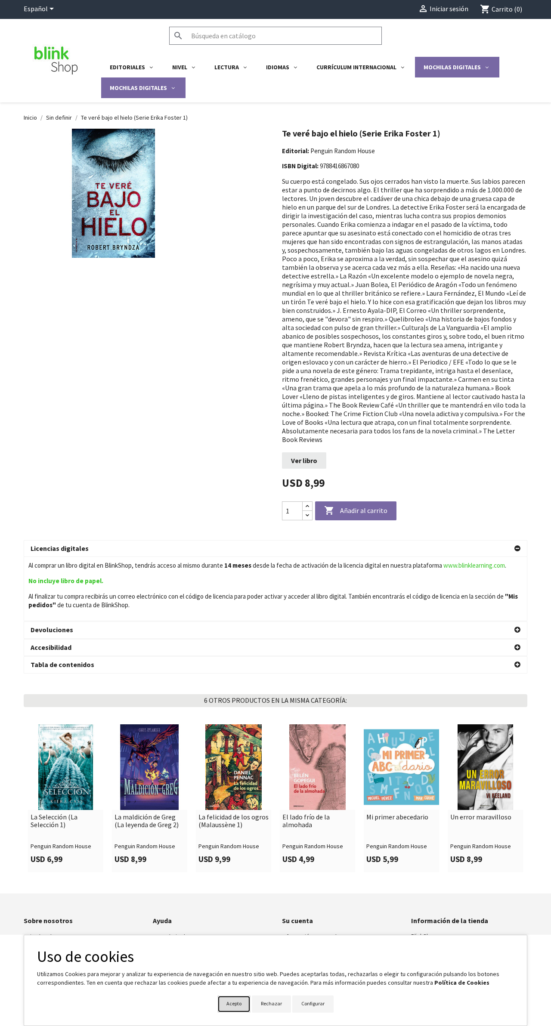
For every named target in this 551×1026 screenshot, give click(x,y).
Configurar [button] (313, 1003)
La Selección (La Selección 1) (54, 820)
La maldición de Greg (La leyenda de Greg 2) (147, 820)
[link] (66, 798)
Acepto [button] (233, 1003)
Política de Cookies (461, 982)
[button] (275, 549)
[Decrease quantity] (307, 515)
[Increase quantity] (307, 506)
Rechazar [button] (271, 1003)
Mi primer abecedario (397, 817)
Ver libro (304, 460)
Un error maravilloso (480, 817)
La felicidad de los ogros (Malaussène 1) (233, 820)
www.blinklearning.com (474, 565)
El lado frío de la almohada (306, 820)
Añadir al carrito (355, 510)
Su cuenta (297, 920)
